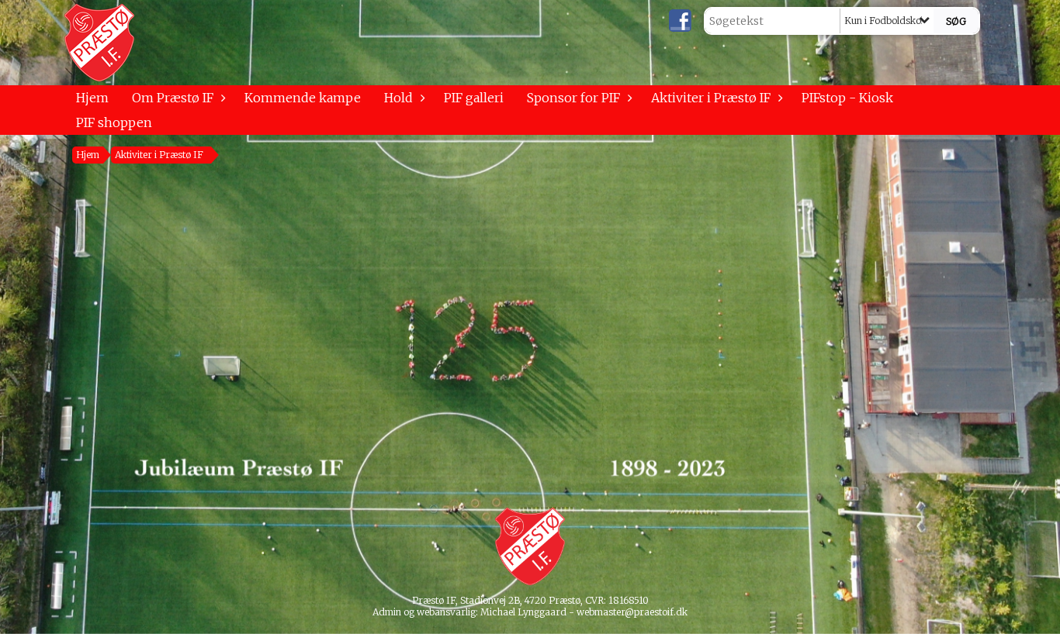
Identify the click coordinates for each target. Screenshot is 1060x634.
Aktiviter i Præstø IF (711, 97)
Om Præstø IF (172, 97)
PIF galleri (474, 97)
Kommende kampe (302, 97)
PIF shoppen (114, 122)
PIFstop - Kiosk (847, 97)
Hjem (92, 97)
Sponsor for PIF (573, 97)
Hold (398, 97)
